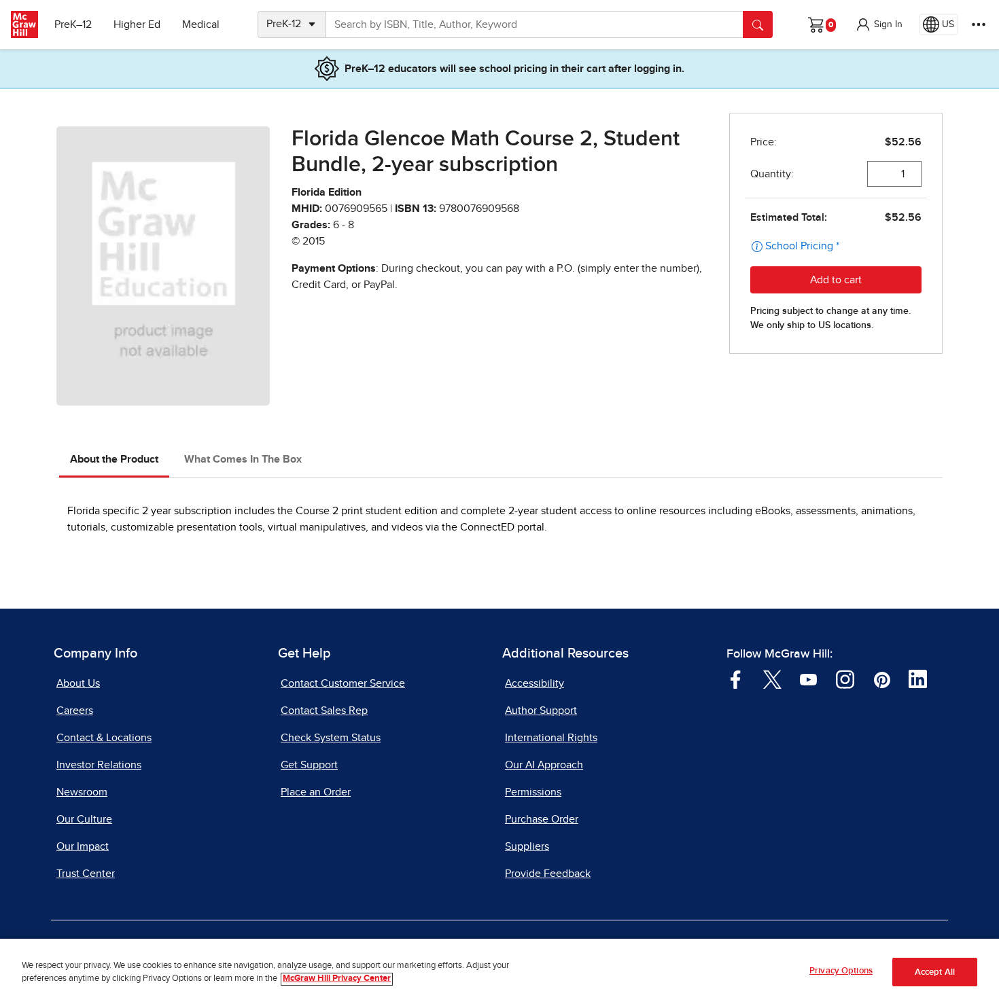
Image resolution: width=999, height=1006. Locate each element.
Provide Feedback (548, 873)
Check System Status (331, 737)
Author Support (541, 710)
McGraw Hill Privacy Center (337, 979)
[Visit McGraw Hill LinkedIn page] (918, 678)
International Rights (551, 737)
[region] (499, 972)
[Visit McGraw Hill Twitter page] (772, 678)
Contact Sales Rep (324, 710)
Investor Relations (98, 764)
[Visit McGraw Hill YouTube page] (808, 678)
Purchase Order (541, 819)
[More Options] (978, 24)
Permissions (533, 792)
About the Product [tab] (114, 459)
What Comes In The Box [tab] (243, 459)
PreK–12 (73, 24)
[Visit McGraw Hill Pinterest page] (882, 678)
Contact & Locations (104, 737)
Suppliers (527, 846)
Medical (201, 24)
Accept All (935, 972)
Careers (74, 710)
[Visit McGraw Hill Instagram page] (845, 678)
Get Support (309, 764)
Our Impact (82, 846)
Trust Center (85, 873)
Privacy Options (841, 971)
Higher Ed (136, 24)
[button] (878, 24)
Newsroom (81, 792)
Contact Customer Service (343, 683)
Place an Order (316, 792)
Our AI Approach (544, 764)
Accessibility (534, 683)
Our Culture (84, 819)
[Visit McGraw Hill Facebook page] (735, 678)
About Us (78, 683)
